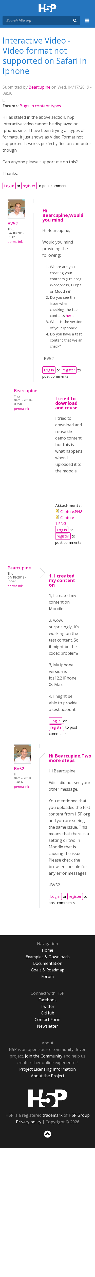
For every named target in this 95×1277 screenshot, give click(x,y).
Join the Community (43, 1056)
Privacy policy (28, 1122)
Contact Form (47, 1019)
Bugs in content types (40, 106)
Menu (87, 23)
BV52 (13, 223)
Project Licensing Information (47, 1069)
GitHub (47, 1013)
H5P (47, 1098)
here (69, 315)
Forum (47, 976)
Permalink (15, 242)
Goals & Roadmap (47, 970)
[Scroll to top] (47, 1138)
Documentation (47, 963)
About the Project (47, 1076)
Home (47, 950)
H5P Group (79, 1115)
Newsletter (47, 1026)
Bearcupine (39, 87)
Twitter (47, 1006)
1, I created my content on (62, 580)
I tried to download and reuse (66, 403)
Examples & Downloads (48, 957)
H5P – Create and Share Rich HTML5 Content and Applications (47, 8)
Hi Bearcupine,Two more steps (70, 758)
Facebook (48, 1000)
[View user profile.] (16, 217)
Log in (9, 185)
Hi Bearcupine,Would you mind (62, 215)
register (29, 185)
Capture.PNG (71, 511)
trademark (53, 1115)
